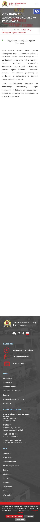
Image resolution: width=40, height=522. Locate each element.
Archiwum (7, 403)
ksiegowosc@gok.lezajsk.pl (13, 430)
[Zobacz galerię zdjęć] (7, 363)
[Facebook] (23, 334)
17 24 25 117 (7, 425)
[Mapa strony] (19, 334)
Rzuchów (17, 30)
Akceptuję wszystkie (14, 516)
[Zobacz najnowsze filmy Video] (6, 350)
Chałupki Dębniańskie (11, 466)
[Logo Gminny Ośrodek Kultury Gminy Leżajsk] (14, 3)
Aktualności (7, 378)
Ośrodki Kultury (8, 382)
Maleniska (6, 482)
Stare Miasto (7, 457)
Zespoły (6, 395)
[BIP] (27, 334)
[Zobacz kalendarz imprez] (6, 357)
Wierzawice (7, 495)
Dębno (5, 470)
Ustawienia (20, 520)
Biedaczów (7, 453)
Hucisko (6, 478)
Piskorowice (7, 487)
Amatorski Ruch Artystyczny (13, 399)
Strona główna (7, 30)
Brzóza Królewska (9, 462)
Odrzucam (29, 516)
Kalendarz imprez (9, 387)
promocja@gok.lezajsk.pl (12, 427)
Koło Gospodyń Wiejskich (12, 391)
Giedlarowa (7, 474)
